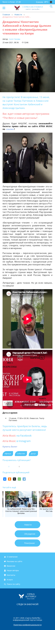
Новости (18, 14)
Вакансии (11, 566)
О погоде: (39, 2)
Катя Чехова (14, 39)
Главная (6, 14)
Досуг (33, 453)
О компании (12, 557)
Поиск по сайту (13, 584)
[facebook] (13, 609)
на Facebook (24, 435)
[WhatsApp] (19, 479)
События (21, 453)
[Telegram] (24, 479)
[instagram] (19, 609)
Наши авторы (13, 570)
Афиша (8, 453)
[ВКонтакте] (5, 479)
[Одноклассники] (9, 479)
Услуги (10, 579)
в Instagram (23, 441)
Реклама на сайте (14, 561)
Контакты (11, 575)
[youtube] (42, 609)
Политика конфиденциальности (27, 625)
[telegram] (31, 609)
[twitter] (25, 609)
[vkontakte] (37, 609)
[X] (14, 479)
